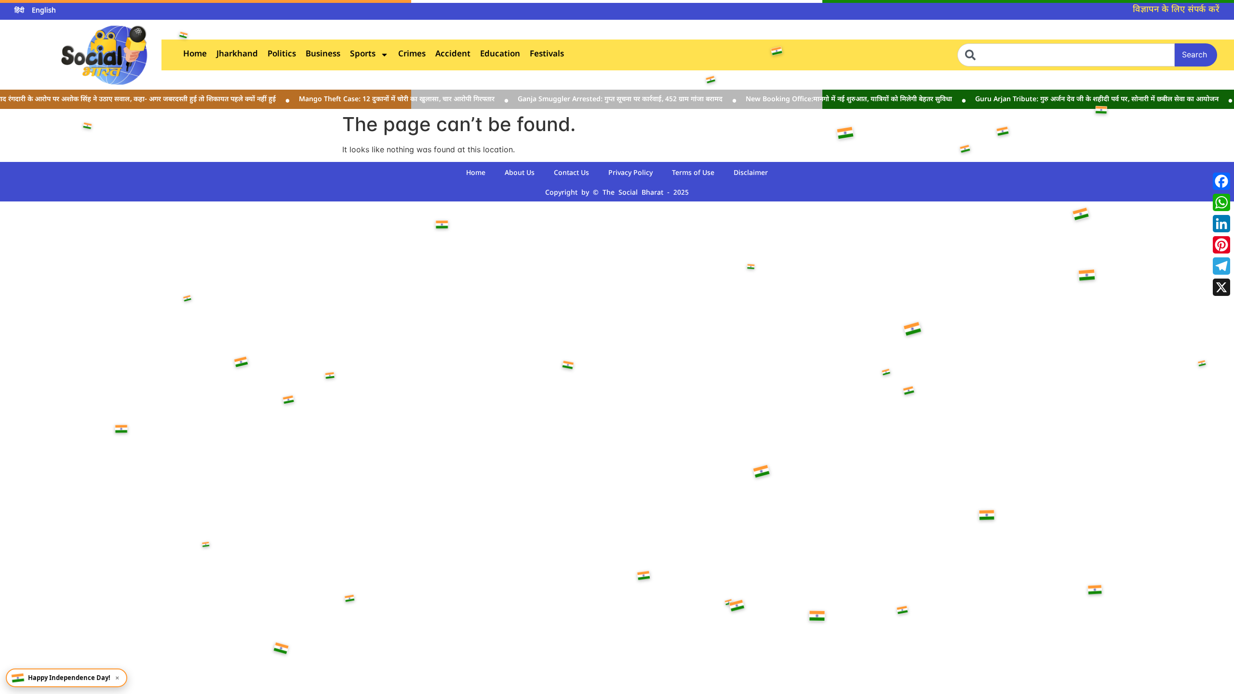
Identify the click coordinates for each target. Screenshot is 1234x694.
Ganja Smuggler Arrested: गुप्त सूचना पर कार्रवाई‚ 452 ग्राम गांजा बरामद (612, 99)
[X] (1221, 287)
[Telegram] (1221, 266)
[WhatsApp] (1221, 202)
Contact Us (571, 173)
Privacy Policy (630, 173)
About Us (520, 173)
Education (500, 55)
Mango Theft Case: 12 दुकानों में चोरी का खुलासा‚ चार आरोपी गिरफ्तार (388, 99)
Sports (363, 55)
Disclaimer (751, 173)
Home (195, 55)
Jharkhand (237, 55)
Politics (282, 55)
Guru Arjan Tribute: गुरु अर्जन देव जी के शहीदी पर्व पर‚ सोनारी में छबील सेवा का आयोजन (1088, 99)
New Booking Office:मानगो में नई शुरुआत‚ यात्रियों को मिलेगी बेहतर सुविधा (841, 99)
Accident (452, 55)
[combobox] (1066, 55)
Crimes (412, 55)
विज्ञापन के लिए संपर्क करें (1176, 9)
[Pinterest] (1221, 244)
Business (323, 55)
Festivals (547, 55)
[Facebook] (1221, 181)
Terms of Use (693, 173)
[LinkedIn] (1221, 223)
